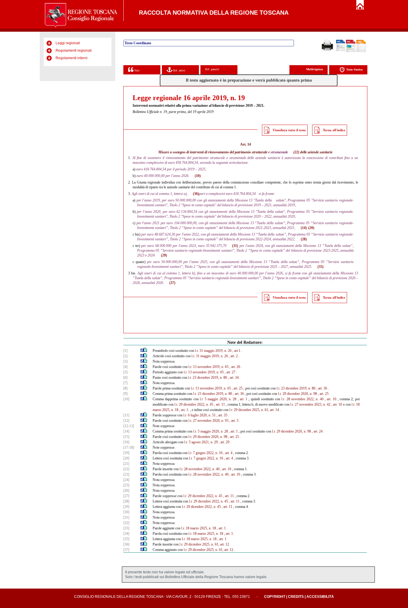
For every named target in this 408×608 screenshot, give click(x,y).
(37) (172, 283)
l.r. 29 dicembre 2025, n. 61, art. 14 (254, 410)
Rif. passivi (212, 69)
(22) (296, 152)
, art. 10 (330, 399)
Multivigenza (314, 69)
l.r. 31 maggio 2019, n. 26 (213, 351)
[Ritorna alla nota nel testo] (142, 351)
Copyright (274, 597)
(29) (164, 255)
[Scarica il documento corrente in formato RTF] (340, 50)
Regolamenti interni (72, 58)
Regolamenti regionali (74, 50)
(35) (320, 267)
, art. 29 (224, 442)
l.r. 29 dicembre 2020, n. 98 (297, 394)
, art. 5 (233, 420)
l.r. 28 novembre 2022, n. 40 (302, 399)
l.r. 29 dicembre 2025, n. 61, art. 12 (204, 544)
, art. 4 (227, 453)
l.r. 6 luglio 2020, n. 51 (199, 415)
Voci (136, 70)
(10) (198, 176)
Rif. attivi (178, 70)
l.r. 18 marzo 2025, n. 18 (198, 528)
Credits (296, 597)
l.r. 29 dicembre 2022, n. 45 (193, 404)
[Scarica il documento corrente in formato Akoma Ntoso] (361, 51)
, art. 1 (243, 399)
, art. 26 (234, 367)
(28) (304, 239)
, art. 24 (317, 431)
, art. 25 (237, 388)
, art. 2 (233, 356)
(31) (235, 246)
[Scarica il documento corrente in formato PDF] (350, 51)
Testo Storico (354, 69)
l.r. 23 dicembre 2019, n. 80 (207, 377)
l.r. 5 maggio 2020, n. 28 (218, 399)
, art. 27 (230, 372)
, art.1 (236, 351)
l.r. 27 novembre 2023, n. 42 (310, 404)
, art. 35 (222, 415)
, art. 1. (184, 410)
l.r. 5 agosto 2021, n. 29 (201, 442)
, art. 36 (321, 388)
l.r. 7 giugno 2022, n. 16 (205, 453)
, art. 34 (233, 377)
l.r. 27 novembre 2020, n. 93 (208, 420)
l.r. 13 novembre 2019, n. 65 (208, 367)
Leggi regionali (68, 43)
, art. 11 (219, 404)
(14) (304, 228)
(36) (196, 194)
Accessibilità (320, 597)
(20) (311, 228)
